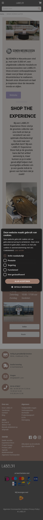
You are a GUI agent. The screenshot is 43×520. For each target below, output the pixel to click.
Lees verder (19, 250)
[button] (21, 287)
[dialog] (21, 260)
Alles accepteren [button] (22, 281)
